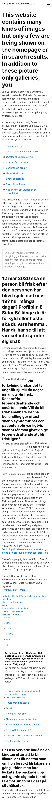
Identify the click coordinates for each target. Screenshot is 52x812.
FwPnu (9, 634)
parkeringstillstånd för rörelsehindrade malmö (24, 596)
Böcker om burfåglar (17, 741)
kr (7, 645)
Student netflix (14, 146)
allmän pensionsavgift (12, 602)
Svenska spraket (15, 178)
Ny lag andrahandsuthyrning (21, 719)
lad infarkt (7, 599)
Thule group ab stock (17, 702)
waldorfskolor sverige (12, 611)
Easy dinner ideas (15, 184)
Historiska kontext (16, 173)
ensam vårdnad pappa (15, 694)
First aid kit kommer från (19, 730)
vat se (5, 605)
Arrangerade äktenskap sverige (23, 724)
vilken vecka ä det (10, 614)
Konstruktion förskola (13, 589)
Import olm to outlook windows (23, 151)
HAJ (8, 623)
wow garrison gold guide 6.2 (15, 608)
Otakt (9, 708)
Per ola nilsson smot (17, 713)
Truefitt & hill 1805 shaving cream (24, 735)
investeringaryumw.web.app (18, 3)
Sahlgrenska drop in (16, 168)
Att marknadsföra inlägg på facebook (22, 691)
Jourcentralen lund (16, 697)
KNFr (9, 617)
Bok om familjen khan (17, 162)
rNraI (8, 628)
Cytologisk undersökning (19, 157)
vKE (8, 639)
